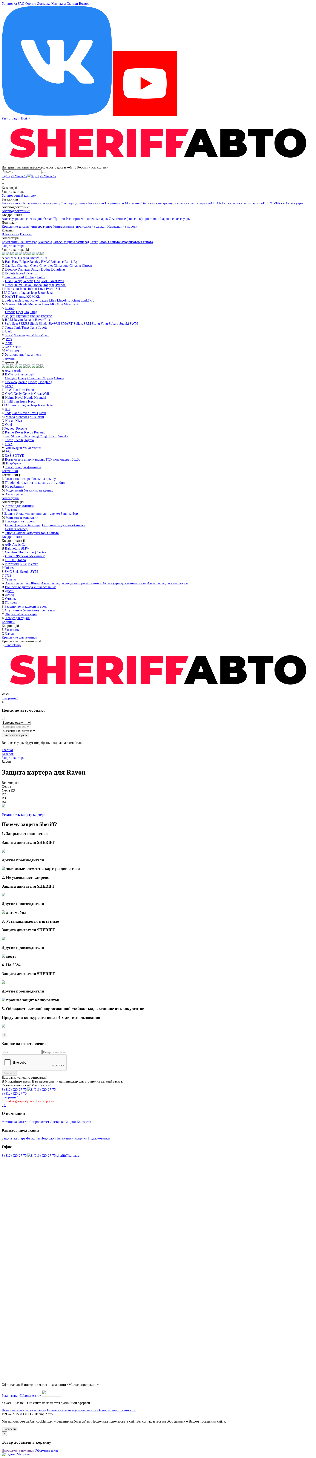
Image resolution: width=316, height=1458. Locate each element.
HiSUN (10, 560)
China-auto (61, 265)
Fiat (14, 277)
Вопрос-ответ (39, 1122)
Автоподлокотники (16, 211)
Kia (37, 296)
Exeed (20, 273)
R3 (4, 798)
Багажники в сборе (16, 203)
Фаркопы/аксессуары (175, 219)
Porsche (46, 316)
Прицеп (59, 219)
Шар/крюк (13, 463)
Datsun (35, 269)
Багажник (12, 629)
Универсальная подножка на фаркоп (79, 226)
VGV (9, 335)
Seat (15, 323)
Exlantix (31, 273)
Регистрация (11, 118)
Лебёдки (11, 595)
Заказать (9, 1073)
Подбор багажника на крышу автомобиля (35, 482)
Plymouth (22, 316)
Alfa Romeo (31, 258)
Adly (8, 544)
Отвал (47, 219)
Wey (9, 339)
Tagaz (9, 327)
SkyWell (54, 323)
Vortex (36, 448)
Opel (19, 312)
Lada (8, 300)
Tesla (33, 327)
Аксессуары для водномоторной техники (71, 583)
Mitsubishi (71, 304)
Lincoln (62, 300)
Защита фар (28, 242)
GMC (45, 281)
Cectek (41, 552)
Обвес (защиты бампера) (71, 242)
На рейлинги (114, 203)
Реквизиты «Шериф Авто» (21, 1395)
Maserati (11, 304)
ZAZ (8, 347)
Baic (8, 261)
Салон (9, 633)
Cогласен (9, 1429)
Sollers (78, 323)
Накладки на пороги (122, 226)
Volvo (35, 335)
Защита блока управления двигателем (32, 513)
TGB (8, 575)
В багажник (10, 234)
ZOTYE (18, 455)
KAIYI (10, 296)
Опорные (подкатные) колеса (63, 525)
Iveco (50, 289)
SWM (134, 323)
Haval (27, 285)
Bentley (35, 261)
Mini (60, 304)
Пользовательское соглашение (24, 1410)
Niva (18, 421)
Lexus (44, 300)
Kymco (33, 564)
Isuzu (41, 289)
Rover (39, 320)
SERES (24, 323)
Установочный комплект (20, 195)
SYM (34, 571)
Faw (8, 277)
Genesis (28, 281)
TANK (18, 440)
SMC (8, 571)
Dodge (45, 269)
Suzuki (124, 323)
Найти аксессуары (15, 735)
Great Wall (56, 281)
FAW (8, 390)
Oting (33, 312)
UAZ (8, 331)
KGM (30, 296)
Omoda (10, 312)
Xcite (8, 343)
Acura (9, 258)
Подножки (48, 1138)
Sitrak (34, 323)
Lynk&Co (87, 300)
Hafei (9, 285)
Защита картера (13, 246)
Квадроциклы (12, 537)
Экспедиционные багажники (82, 203)
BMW (45, 261)
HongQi (48, 285)
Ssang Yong (100, 323)
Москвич (12, 350)
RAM (9, 320)
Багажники (10, 471)
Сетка (94, 242)
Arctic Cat (19, 544)
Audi (43, 258)
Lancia (16, 300)
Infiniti (32, 289)
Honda (37, 285)
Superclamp (13, 645)
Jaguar (25, 292)
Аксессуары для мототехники (124, 583)
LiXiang (74, 300)
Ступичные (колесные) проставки (134, 219)
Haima (18, 285)
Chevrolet (46, 265)
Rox (47, 320)
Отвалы (11, 598)
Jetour (42, 292)
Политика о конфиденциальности (72, 1410)
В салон (26, 234)
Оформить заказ (46, 1450)
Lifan (52, 300)
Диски (9, 591)
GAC (9, 281)
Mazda (22, 304)
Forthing (30, 277)
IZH (57, 289)
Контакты (58, 3)
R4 (4, 802)
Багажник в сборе (18, 479)
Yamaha (10, 579)
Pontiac (35, 316)
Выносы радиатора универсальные (30, 587)
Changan (23, 265)
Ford (20, 277)
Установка (9, 3)
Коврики (8, 622)
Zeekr (16, 347)
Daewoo (11, 269)
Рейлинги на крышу (45, 203)
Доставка (44, 3)
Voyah (44, 335)
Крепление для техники (19, 637)
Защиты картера (13, 1138)
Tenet (25, 327)
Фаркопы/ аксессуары (21, 614)
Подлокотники (99, 1138)
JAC (7, 292)
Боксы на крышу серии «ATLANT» (199, 203)
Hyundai (60, 285)
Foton (41, 277)
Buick (68, 261)
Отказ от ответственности (116, 1410)
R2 (4, 794)
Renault (29, 320)
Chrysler (75, 265)
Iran (16, 401)
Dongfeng (58, 269)
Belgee (24, 261)
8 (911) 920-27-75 (43, 176)
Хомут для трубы (17, 618)
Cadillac (10, 265)
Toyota (42, 327)
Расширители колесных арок (87, 219)
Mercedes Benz (38, 304)
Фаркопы (8, 358)
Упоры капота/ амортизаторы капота (126, 242)
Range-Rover (14, 432)
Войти (26, 118)
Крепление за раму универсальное (27, 226)
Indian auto (11, 289)
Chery (34, 265)
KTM (23, 564)
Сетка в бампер (16, 529)
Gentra (6, 786)
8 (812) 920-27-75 (14, 176)
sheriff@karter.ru (68, 1155)
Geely (18, 281)
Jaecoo (15, 292)
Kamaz (21, 296)
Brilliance (57, 261)
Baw (15, 261)
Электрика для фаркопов (23, 467)
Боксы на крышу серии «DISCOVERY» (255, 203)
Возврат (85, 3)
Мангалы (45, 242)
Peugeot (9, 316)
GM (37, 281)
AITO (18, 258)
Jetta (50, 292)
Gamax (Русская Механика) (25, 556)
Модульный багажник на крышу (149, 203)
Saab (8, 323)
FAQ (21, 3)
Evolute (10, 273)
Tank (17, 327)
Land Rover (30, 300)
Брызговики (11, 242)
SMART (67, 323)
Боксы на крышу (43, 479)
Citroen (87, 265)
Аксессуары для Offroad (22, 583)
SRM (87, 323)
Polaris (9, 568)
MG (53, 304)
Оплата (30, 3)
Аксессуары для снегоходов (22, 219)
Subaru (113, 323)
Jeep (34, 292)
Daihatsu (24, 269)
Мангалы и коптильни (22, 517)
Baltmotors (12, 548)
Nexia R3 (8, 790)
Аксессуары (294, 203)
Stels (16, 571)
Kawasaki (12, 564)
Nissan (9, 308)
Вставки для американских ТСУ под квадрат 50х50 (42, 459)
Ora (26, 312)
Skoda (43, 323)
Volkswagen (22, 335)
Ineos (23, 289)
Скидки (72, 3)
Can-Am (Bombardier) (20, 552)
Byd (76, 261)
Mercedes (22, 417)
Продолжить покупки (18, 1450)
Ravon (18, 320)
